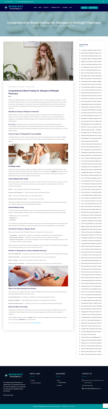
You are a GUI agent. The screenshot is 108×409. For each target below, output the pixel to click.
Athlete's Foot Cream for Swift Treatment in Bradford (94, 61)
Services (46, 7)
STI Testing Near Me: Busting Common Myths (92, 184)
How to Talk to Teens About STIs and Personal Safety (94, 90)
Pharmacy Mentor (70, 406)
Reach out (22, 319)
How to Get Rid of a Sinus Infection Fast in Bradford (94, 249)
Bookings (65, 7)
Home (35, 7)
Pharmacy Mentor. (37, 322)
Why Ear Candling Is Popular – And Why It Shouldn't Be (94, 130)
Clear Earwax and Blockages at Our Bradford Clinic (93, 110)
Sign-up (84, 7)
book (30, 317)
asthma (54, 171)
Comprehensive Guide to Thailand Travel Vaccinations (94, 303)
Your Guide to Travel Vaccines (88, 334)
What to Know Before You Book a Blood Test (92, 78)
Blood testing (11, 124)
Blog (70, 7)
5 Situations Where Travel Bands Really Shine (92, 317)
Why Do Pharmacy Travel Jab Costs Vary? (91, 258)
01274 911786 (9, 1)
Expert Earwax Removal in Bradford (89, 141)
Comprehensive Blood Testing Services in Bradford (93, 269)
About (40, 7)
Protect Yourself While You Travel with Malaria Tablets (94, 223)
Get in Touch (93, 7)
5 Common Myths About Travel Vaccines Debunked (93, 331)
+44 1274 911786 (88, 385)
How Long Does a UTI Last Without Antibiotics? (92, 192)
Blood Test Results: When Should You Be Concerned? (94, 73)
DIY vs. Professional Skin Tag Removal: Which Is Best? (94, 295)
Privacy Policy (9, 395)
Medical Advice (62, 382)
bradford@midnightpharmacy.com (26, 1)
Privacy (33, 380)
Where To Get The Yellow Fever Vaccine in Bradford (93, 354)
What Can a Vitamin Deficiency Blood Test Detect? (93, 346)
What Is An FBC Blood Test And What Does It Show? (94, 169)
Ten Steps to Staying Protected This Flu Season (92, 50)
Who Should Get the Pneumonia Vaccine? (91, 263)
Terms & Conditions (36, 383)
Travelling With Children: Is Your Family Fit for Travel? (94, 172)
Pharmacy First (55, 7)
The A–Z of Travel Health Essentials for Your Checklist (94, 320)
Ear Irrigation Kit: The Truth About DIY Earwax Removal (94, 132)
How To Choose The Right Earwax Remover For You (94, 158)
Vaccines (59, 385)
